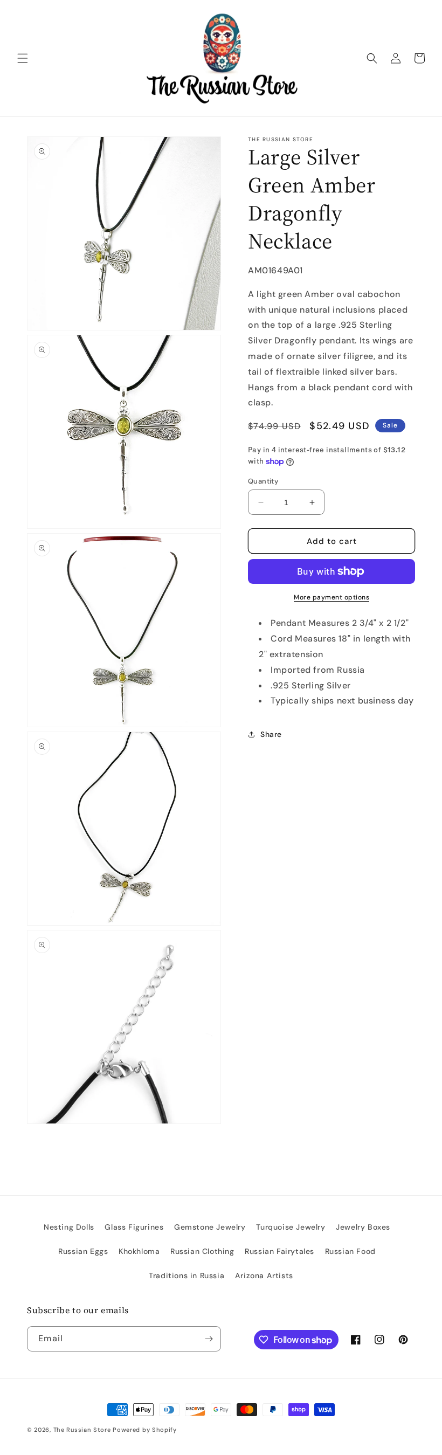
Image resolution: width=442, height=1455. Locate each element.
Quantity (263, 481)
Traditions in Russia (186, 1275)
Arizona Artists (264, 1275)
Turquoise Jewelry (290, 1227)
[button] (22, 58)
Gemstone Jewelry (210, 1227)
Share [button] (271, 734)
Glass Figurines (134, 1227)
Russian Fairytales (279, 1251)
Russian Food (350, 1251)
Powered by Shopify (145, 1429)
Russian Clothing (202, 1251)
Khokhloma (139, 1251)
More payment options (331, 597)
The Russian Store (82, 1429)
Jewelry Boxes (363, 1227)
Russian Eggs (83, 1251)
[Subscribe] (208, 1338)
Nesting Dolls (69, 1227)
